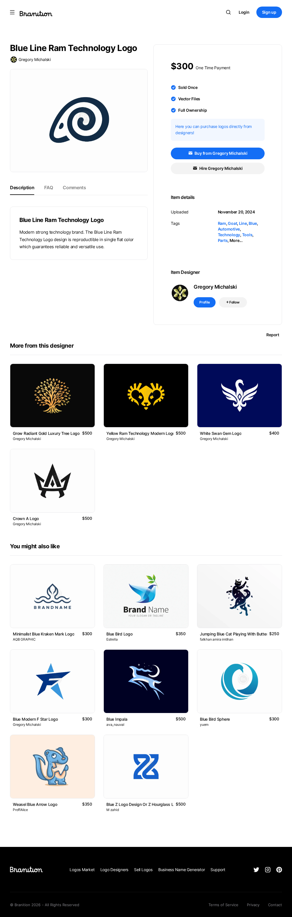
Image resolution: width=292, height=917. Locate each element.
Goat (232, 223)
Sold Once (188, 87)
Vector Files (189, 98)
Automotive (229, 229)
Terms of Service (223, 904)
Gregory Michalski (35, 59)
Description (22, 187)
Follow (234, 302)
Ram (222, 223)
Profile (204, 302)
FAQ (48, 187)
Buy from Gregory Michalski (221, 153)
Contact (275, 904)
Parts (223, 240)
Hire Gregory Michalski (220, 168)
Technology (229, 234)
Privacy (253, 904)
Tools (247, 234)
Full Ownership (192, 110)
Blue (253, 223)
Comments (74, 187)
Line (243, 223)
